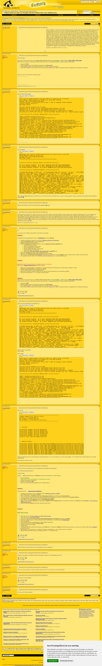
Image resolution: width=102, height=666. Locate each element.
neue (49, 600)
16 (16, 664)
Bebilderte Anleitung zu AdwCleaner (51, 240)
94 (24, 665)
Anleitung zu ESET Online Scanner (43, 516)
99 (30, 665)
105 (40, 665)
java (31, 600)
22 (23, 664)
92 (22, 665)
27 (29, 664)
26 (28, 664)
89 (18, 665)
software (87, 600)
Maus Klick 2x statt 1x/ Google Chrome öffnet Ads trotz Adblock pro (38, 18)
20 (21, 664)
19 (20, 664)
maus (46, 600)
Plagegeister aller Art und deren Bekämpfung (27, 11)
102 (35, 665)
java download (35, 600)
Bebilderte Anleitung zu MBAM (53, 493)
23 (24, 664)
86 (15, 665)
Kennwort (79, 12)
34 (38, 664)
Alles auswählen (25, 95)
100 (32, 665)
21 (22, 664)
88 (17, 665)
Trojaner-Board (7, 11)
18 (18, 664)
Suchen (91, 14)
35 (39, 664)
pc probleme (62, 600)
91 (21, 665)
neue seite (52, 600)
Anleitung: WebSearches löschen (85, 613)
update (97, 600)
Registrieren (14, 14)
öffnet (12, 601)
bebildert (95, 527)
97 (28, 665)
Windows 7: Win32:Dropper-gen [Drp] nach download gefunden (67, 605)
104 (39, 665)
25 (27, 664)
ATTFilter (21, 152)
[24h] (77, 14)
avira (11, 600)
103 (37, 665)
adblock (4, 600)
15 (15, 664)
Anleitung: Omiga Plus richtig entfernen (86, 615)
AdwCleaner (42, 238)
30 (33, 664)
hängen (28, 600)
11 (10, 664)
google (25, 600)
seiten (84, 600)
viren (3, 601)
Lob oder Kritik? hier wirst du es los (25, 295)
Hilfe (59, 14)
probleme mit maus (76, 600)
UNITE (23, 293)
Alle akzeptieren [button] (52, 660)
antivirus (7, 600)
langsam (43, 600)
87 (16, 665)
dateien (13, 600)
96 (27, 665)
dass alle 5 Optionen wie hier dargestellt (39, 251)
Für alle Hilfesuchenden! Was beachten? (87, 610)
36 (40, 664)
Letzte (96, 23)
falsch (16, 600)
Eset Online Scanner (34, 517)
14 (14, 664)
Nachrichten (37, 14)
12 (11, 664)
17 (17, 664)
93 (23, 665)
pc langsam (57, 600)
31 (34, 664)
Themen (4, 598)
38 (42, 664)
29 (32, 664)
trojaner (94, 600)
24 (26, 664)
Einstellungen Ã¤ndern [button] (66, 660)
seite (81, 600)
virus (6, 601)
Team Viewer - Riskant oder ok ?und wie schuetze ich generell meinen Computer (38, 605)
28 (30, 664)
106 (42, 665)
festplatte (20, 600)
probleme (70, 600)
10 (9, 664)
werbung (9, 601)
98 (29, 665)
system (90, 600)
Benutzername (80, 11)
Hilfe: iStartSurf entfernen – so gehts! (86, 614)
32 (35, 664)
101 (34, 665)
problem (66, 600)
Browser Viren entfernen (84, 617)
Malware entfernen (14, 11)
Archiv (3, 659)
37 (41, 664)
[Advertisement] (30, 40)
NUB (62, 14)
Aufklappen (31, 95)
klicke (40, 600)
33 (36, 664)
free (23, 600)
